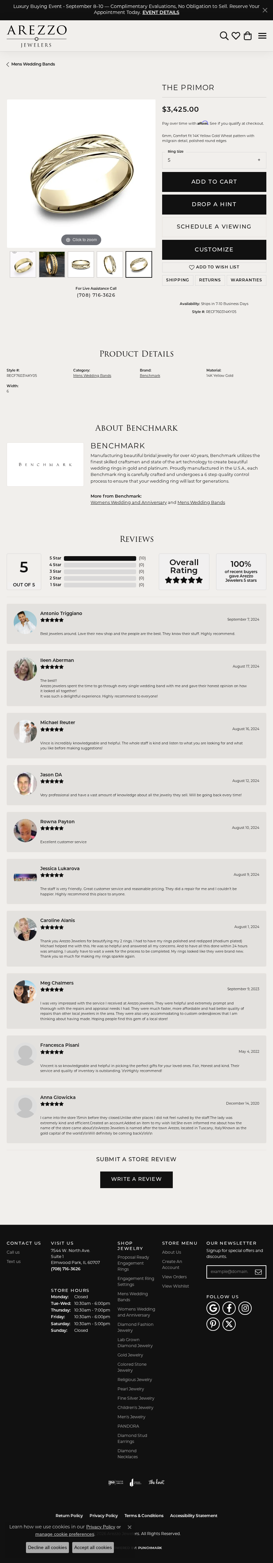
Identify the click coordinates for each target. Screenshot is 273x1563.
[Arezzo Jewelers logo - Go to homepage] (36, 35)
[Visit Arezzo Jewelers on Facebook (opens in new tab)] (229, 1308)
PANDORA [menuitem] (128, 1427)
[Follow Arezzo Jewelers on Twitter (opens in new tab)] (229, 1324)
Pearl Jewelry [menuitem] (131, 1389)
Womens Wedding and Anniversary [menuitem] (136, 1313)
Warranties (246, 280)
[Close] (265, 10)
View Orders (174, 1277)
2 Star (55, 578)
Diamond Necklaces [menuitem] (128, 1454)
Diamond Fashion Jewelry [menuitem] (135, 1328)
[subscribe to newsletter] (258, 1272)
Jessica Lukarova (60, 869)
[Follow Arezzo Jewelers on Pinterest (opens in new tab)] (213, 1324)
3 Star (55, 572)
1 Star (55, 585)
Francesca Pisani (59, 1045)
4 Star (55, 565)
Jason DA (51, 775)
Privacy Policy (104, 1516)
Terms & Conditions (144, 1516)
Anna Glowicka (58, 1098)
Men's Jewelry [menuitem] (131, 1417)
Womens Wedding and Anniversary (129, 503)
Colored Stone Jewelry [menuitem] (132, 1368)
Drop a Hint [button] (214, 205)
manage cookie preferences (64, 1534)
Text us (14, 1262)
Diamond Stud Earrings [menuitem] (132, 1439)
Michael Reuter (57, 723)
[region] (81, 173)
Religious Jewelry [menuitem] (135, 1380)
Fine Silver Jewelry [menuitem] (136, 1399)
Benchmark (150, 376)
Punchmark (150, 1548)
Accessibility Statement (193, 1516)
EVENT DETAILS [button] (160, 12)
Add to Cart (214, 182)
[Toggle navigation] (262, 35)
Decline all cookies (47, 1547)
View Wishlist (175, 1287)
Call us (13, 1253)
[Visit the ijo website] (115, 1482)
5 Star (55, 558)
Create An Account (172, 1265)
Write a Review (136, 1179)
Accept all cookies (93, 1547)
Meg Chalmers (57, 983)
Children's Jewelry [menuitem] (135, 1408)
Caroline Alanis (57, 921)
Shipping (177, 280)
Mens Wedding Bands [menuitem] (133, 1297)
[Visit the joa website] (135, 1482)
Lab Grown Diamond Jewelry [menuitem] (135, 1343)
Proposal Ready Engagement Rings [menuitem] (133, 1264)
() (142, 558)
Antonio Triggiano (61, 614)
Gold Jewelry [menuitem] (130, 1355)
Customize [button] (214, 250)
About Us (171, 1253)
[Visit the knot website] (156, 1482)
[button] (224, 36)
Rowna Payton (57, 822)
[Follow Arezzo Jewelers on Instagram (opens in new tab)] (245, 1308)
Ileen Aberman (57, 661)
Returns (210, 280)
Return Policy (69, 1516)
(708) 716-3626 (96, 295)
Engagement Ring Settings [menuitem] (136, 1282)
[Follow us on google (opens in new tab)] (213, 1308)
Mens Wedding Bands (33, 65)
